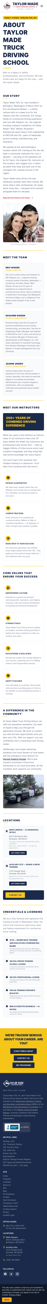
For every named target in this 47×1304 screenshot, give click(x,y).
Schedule (7, 1182)
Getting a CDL (9, 1141)
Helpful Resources (10, 1206)
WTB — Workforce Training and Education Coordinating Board (24, 943)
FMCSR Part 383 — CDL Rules (15, 1165)
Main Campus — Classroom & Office (23, 831)
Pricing (6, 1212)
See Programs (23, 1065)
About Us (7, 1185)
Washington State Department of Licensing (20, 1107)
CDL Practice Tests (11, 1147)
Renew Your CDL (10, 1153)
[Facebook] (5, 1274)
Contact (6, 1197)
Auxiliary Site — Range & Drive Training (24, 865)
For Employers (9, 1194)
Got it (7, 1300)
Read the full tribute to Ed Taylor (16, 198)
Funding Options (10, 1209)
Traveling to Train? (10, 1203)
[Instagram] (17, 1274)
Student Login (9, 1215)
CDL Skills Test (9, 1150)
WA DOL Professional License (24, 977)
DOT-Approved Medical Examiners (17, 1162)
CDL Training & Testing (12, 1144)
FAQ (4, 1188)
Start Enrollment (23, 1051)
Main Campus (12, 1237)
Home (5, 1176)
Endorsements (9, 1156)
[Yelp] (11, 1274)
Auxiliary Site (11, 1247)
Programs (7, 1179)
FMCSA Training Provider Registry (17, 1159)
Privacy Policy (15, 1295)
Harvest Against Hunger (14, 759)
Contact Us (15, 895)
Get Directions (18, 853)
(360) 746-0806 (13, 1260)
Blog (5, 1191)
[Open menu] (41, 6)
